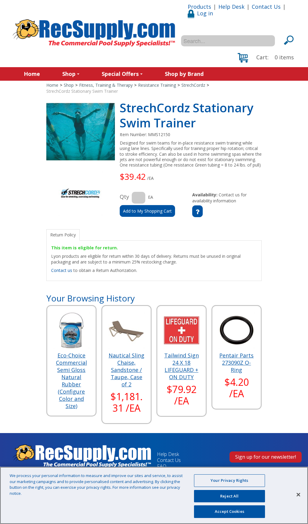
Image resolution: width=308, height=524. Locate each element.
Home (32, 73)
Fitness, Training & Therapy (106, 85)
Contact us (61, 270)
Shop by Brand (184, 73)
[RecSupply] (94, 33)
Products (199, 6)
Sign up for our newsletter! (265, 457)
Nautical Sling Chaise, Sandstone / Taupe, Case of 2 (126, 370)
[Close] (298, 494)
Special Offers (120, 73)
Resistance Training (157, 85)
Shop (68, 73)
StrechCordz (193, 85)
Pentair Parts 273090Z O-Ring (236, 362)
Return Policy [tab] (63, 235)
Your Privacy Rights (229, 480)
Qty (124, 197)
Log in (205, 13)
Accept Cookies (229, 511)
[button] (265, 57)
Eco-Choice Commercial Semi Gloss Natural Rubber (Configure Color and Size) (71, 381)
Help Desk (231, 6)
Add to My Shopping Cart (147, 211)
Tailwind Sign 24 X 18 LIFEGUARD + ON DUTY (181, 366)
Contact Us (266, 6)
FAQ (161, 466)
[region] (154, 495)
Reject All (229, 496)
